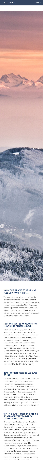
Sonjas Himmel (9, 2)
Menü (37, 3)
